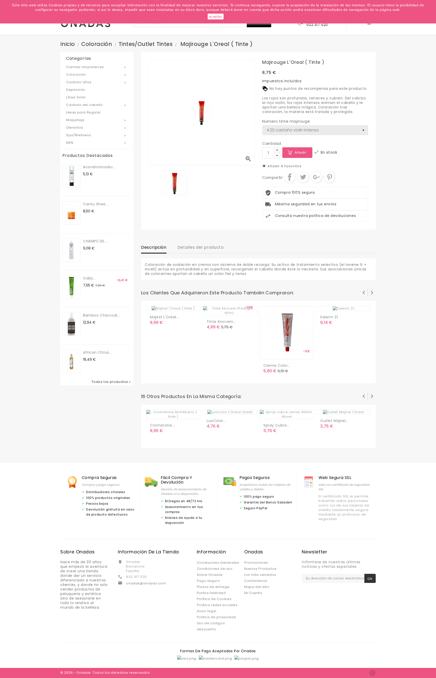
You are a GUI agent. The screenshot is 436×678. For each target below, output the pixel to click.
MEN (96, 142)
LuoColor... (216, 420)
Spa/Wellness (96, 135)
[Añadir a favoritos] (221, 309)
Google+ (316, 177)
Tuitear (303, 177)
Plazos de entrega (213, 586)
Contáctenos (255, 580)
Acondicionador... (99, 167)
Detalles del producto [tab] (200, 247)
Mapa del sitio (256, 586)
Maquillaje (96, 120)
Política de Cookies (214, 599)
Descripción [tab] (154, 247)
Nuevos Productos (260, 568)
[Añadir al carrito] (211, 309)
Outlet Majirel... (334, 420)
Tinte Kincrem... (221, 321)
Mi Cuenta (253, 592)
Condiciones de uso (215, 568)
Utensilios (96, 127)
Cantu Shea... (95, 204)
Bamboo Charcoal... (101, 315)
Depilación (75, 89)
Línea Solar (76, 97)
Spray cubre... (276, 425)
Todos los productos (111, 382)
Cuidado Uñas (96, 82)
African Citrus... (97, 352)
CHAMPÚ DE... (95, 241)
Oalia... (89, 278)
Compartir (290, 177)
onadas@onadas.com (146, 583)
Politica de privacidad (216, 617)
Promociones (256, 562)
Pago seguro (208, 580)
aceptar (215, 16)
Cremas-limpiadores (96, 67)
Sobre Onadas (210, 574)
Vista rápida (231, 309)
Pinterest (329, 177)
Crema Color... (276, 365)
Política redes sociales (217, 605)
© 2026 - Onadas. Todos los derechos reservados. (105, 672)
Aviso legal (206, 611)
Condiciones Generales (218, 562)
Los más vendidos (260, 574)
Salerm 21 (329, 317)
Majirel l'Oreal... (164, 317)
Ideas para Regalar (83, 112)
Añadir (301, 152)
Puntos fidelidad (211, 592)
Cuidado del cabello (96, 104)
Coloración (96, 74)
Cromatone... (162, 425)
